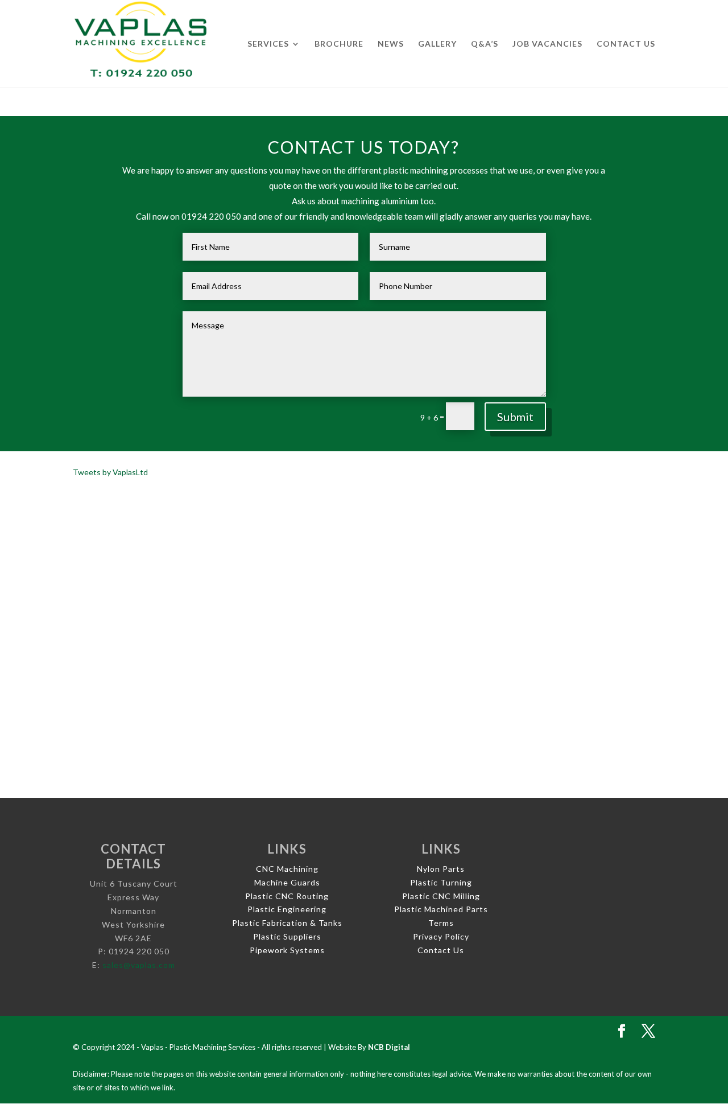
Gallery (437, 44)
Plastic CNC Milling (441, 896)
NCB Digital (389, 1047)
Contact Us (626, 44)
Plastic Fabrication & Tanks (287, 923)
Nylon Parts (441, 869)
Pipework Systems (287, 950)
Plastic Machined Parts (441, 909)
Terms (441, 923)
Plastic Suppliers (287, 936)
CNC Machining (287, 869)
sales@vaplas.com (138, 965)
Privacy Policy (441, 936)
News (391, 44)
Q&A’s (484, 44)
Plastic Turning (441, 882)
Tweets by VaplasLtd (110, 472)
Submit (515, 416)
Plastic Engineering (286, 909)
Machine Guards (287, 882)
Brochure (339, 44)
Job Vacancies (547, 44)
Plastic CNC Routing (287, 896)
